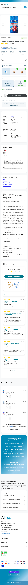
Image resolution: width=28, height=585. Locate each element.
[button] (2, 4)
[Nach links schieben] (3, 24)
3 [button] (14, 370)
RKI (4, 179)
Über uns (13, 579)
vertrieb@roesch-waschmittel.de (17, 138)
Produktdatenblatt (7, 182)
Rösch (12, 116)
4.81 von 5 (17, 271)
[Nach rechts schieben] (25, 24)
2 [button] (12, 370)
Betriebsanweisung (7, 186)
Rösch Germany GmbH (6, 37)
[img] (7, 299)
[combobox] (14, 7)
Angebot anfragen (13, 105)
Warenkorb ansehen (14, 429)
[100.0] (16, 284)
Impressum (22, 579)
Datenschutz (18, 579)
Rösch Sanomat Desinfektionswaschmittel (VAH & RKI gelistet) (12, 12)
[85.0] (10, 284)
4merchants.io (18, 582)
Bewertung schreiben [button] (14, 276)
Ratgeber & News (7, 579)
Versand (4, 48)
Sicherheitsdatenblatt (7, 184)
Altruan (11, 582)
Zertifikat (5, 181)
